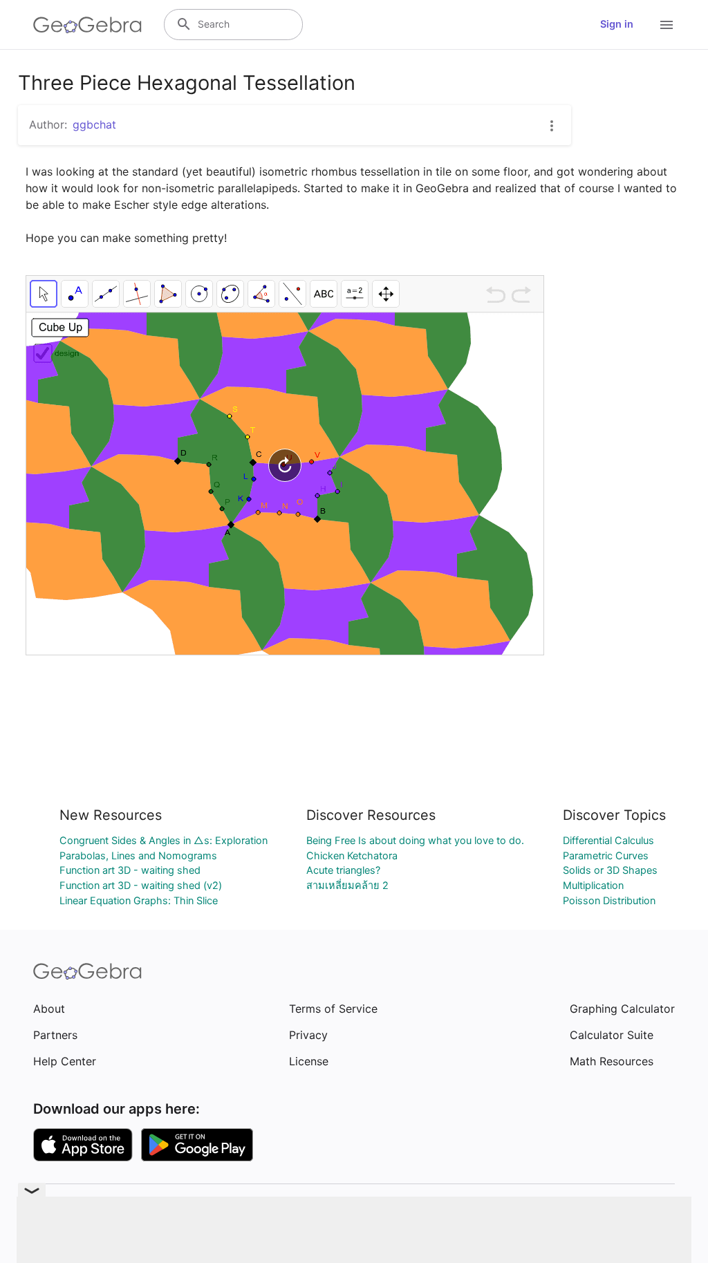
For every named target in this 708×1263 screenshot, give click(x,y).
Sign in (616, 24)
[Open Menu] (666, 25)
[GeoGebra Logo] (87, 25)
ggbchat (94, 124)
